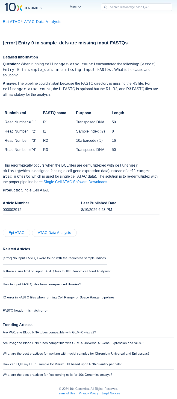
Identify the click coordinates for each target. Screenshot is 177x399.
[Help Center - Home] (23, 7)
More (73, 7)
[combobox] (141, 7)
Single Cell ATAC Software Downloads (75, 182)
